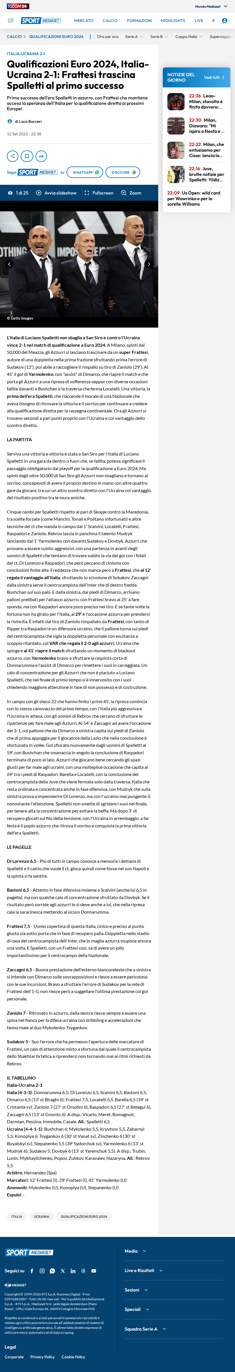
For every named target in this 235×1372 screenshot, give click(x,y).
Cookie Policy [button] (73, 1356)
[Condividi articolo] (12, 156)
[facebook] (32, 1271)
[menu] (10, 20)
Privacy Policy (42, 1356)
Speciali (133, 1309)
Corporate (14, 1356)
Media (131, 1251)
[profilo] (224, 20)
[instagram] (42, 1271)
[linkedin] (73, 1271)
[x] (63, 1271)
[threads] (83, 1271)
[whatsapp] (52, 1271)
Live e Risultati (139, 1270)
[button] (56, 192)
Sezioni (132, 1290)
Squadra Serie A (141, 1329)
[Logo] (41, 20)
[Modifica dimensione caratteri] (41, 156)
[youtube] (94, 1271)
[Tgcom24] (18, 6)
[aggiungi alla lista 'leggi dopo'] (27, 156)
